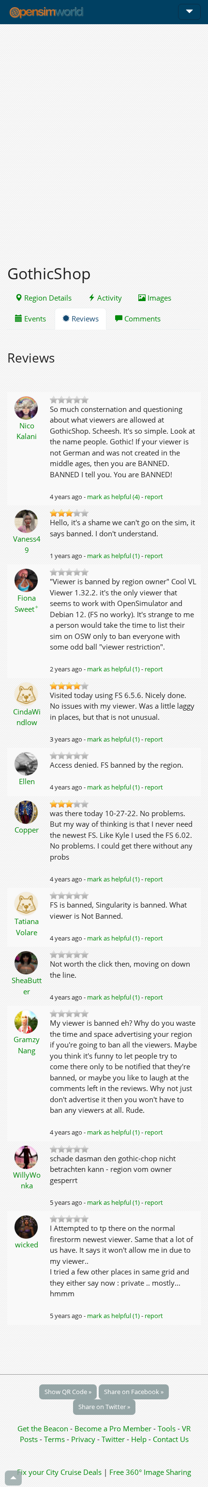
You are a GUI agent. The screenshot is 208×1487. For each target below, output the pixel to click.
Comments (141, 318)
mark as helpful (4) (113, 496)
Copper (27, 830)
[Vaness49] (27, 520)
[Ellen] (27, 763)
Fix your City (38, 1472)
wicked (26, 1244)
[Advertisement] (104, 139)
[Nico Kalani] (27, 407)
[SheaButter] (27, 962)
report (154, 496)
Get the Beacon (42, 1428)
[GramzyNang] (27, 1021)
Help (139, 1439)
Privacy (83, 1439)
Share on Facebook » (133, 1391)
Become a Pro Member (113, 1428)
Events (34, 318)
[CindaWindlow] (27, 693)
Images (158, 298)
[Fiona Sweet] (27, 579)
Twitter (113, 1439)
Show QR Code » (68, 1391)
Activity (108, 298)
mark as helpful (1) (113, 555)
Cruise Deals (81, 1472)
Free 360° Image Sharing (150, 1472)
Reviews (84, 318)
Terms (55, 1439)
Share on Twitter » (104, 1406)
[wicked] (27, 1226)
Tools (168, 1428)
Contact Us (171, 1439)
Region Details (47, 298)
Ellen (27, 781)
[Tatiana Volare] (27, 903)
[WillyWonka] (27, 1156)
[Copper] (27, 811)
